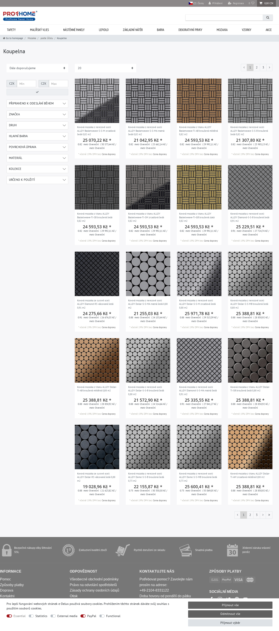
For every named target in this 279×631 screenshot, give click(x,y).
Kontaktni (7, 596)
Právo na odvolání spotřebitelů (93, 585)
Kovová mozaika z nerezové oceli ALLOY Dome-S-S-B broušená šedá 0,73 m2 (146, 477)
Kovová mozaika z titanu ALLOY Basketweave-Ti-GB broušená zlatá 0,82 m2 (196, 217)
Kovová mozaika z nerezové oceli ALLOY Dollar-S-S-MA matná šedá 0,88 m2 (148, 304)
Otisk (74, 596)
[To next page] (269, 67)
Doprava (6, 590)
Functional (113, 616)
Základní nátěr (133, 30)
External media (67, 616)
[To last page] (269, 515)
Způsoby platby (12, 585)
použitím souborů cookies (24, 608)
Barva (160, 30)
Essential (20, 616)
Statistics (41, 616)
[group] (97, 100)
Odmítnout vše (230, 614)
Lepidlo (104, 30)
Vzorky (246, 30)
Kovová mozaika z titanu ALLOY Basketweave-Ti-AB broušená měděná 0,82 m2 (198, 131)
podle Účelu (46, 38)
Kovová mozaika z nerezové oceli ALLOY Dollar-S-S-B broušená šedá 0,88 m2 (146, 390)
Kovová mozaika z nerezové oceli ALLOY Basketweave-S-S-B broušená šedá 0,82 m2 (249, 131)
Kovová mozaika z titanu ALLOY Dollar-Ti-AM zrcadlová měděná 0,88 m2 (250, 475)
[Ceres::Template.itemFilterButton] (37, 92)
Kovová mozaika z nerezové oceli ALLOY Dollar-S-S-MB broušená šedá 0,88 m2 (249, 304)
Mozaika (222, 30)
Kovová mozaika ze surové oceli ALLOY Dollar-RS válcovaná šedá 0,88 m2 (96, 477)
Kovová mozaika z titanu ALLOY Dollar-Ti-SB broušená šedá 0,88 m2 (250, 388)
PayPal (91, 616)
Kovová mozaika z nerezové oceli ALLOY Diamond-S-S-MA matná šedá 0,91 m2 (198, 390)
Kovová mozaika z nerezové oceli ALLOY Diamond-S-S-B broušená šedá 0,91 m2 (249, 217)
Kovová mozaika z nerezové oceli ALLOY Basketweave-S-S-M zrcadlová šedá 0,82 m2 (96, 131)
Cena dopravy (109, 154)
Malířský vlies (39, 30)
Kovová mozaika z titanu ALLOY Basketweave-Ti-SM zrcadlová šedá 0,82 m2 (146, 217)
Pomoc (5, 579)
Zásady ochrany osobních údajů (94, 590)
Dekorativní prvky (190, 30)
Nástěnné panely (74, 30)
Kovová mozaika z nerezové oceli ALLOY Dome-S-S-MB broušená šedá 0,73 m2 (198, 477)
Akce (269, 30)
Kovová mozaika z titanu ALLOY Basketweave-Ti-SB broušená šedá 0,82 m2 (94, 217)
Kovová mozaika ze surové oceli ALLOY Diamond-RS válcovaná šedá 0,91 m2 (95, 304)
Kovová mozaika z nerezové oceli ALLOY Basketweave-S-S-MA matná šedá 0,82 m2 (146, 131)
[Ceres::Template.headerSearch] (268, 17)
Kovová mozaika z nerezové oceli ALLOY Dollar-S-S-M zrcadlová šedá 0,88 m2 (197, 304)
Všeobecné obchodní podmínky (94, 579)
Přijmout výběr (230, 623)
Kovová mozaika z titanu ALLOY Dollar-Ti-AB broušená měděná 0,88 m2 (97, 388)
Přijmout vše (230, 605)
